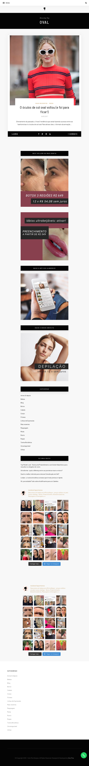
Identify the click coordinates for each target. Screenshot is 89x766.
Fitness (23, 417)
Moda (51, 103)
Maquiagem (24, 428)
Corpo (23, 413)
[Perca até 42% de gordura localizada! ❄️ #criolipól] (50, 517)
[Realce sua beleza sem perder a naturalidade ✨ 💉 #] (38, 554)
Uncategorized (25, 446)
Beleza (23, 399)
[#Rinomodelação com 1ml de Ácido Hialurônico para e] (62, 542)
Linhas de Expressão (27, 421)
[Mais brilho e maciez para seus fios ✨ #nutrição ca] (38, 505)
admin (15, 134)
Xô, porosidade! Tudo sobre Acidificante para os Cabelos (39, 481)
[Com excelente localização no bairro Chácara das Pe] (38, 542)
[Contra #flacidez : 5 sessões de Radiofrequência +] (62, 505)
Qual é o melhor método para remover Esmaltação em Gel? (40, 474)
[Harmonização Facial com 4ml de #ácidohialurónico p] (26, 530)
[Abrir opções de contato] (84, 755)
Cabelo (23, 410)
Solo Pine (71, 758)
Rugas (23, 439)
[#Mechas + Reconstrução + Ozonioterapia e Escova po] (38, 530)
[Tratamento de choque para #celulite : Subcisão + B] (50, 542)
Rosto (23, 435)
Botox (23, 406)
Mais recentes (41, 103)
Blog (22, 403)
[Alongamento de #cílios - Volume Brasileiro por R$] (38, 517)
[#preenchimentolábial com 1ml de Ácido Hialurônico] (50, 530)
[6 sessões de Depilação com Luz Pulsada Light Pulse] (62, 530)
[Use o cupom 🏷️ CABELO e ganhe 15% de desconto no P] (50, 505)
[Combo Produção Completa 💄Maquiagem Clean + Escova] (26, 554)
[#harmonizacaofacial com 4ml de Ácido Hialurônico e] (26, 505)
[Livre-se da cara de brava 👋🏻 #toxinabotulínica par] (26, 517)
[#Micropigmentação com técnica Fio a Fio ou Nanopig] (50, 554)
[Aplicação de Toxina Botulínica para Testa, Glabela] (26, 542)
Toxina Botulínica (26, 442)
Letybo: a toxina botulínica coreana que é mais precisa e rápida (41, 478)
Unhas (23, 449)
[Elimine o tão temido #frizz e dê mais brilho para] (62, 554)
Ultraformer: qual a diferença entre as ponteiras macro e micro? (42, 470)
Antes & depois (26, 395)
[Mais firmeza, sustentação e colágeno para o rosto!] (62, 517)
